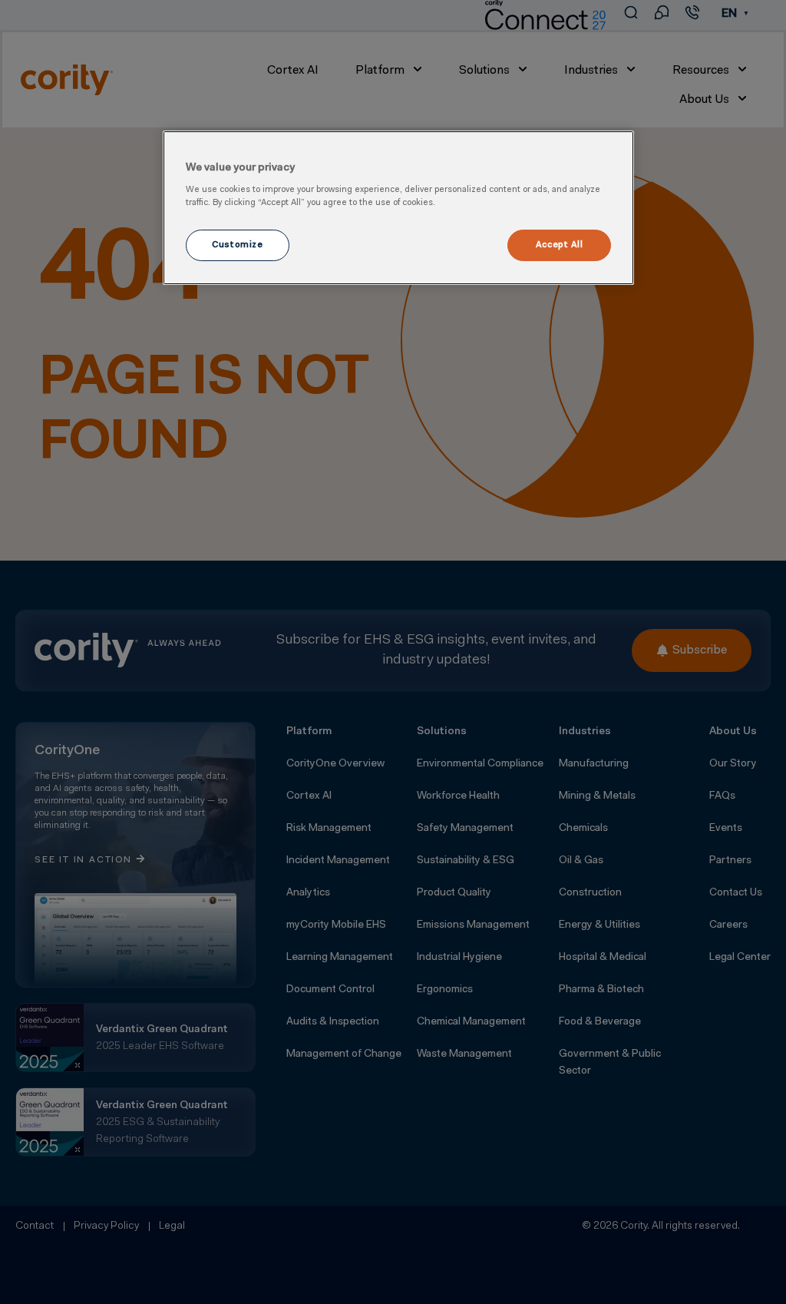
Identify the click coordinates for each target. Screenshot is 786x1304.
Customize (237, 245)
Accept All (559, 245)
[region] (398, 208)
